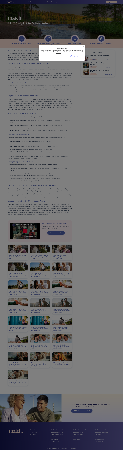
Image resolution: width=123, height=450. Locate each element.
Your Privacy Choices (76, 56)
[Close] (83, 46)
